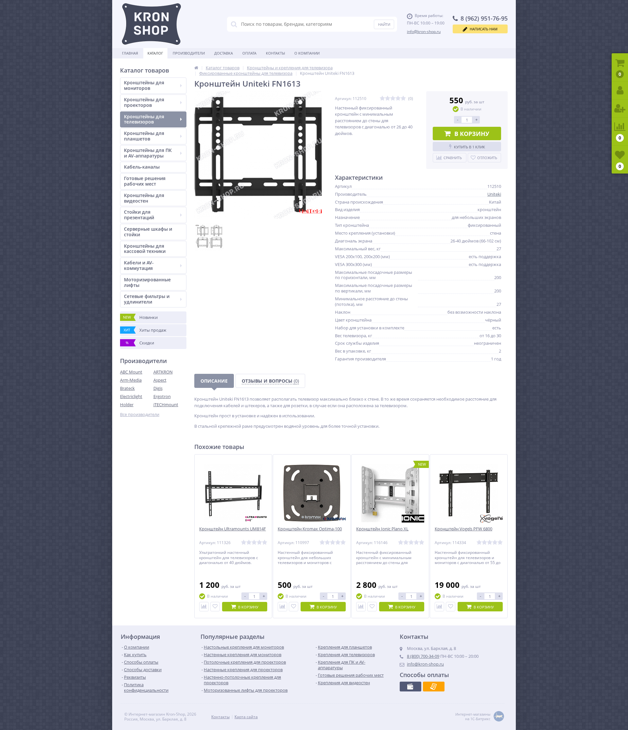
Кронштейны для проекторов (144, 102)
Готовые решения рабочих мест (145, 181)
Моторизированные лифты (147, 282)
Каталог (155, 53)
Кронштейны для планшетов (144, 136)
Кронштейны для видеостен (144, 198)
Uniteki (494, 194)
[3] (392, 98)
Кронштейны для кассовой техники (145, 249)
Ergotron (162, 396)
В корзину (471, 134)
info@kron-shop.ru (424, 31)
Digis (158, 388)
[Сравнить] (204, 606)
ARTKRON (163, 372)
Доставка (223, 53)
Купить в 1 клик (469, 146)
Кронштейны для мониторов (144, 85)
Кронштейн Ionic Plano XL (382, 529)
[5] (403, 98)
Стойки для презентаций (139, 215)
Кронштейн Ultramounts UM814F (232, 529)
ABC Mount (131, 372)
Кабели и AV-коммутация (139, 265)
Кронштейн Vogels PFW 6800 (463, 529)
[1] (382, 98)
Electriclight (131, 396)
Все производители (139, 414)
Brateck (127, 388)
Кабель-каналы (142, 167)
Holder (126, 404)
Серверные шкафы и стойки (148, 232)
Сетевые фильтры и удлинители (146, 299)
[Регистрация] (620, 109)
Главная (130, 53)
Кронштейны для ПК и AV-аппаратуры (148, 153)
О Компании (307, 53)
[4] (398, 98)
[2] (387, 98)
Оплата (249, 53)
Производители (189, 53)
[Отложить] (215, 606)
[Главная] (196, 68)
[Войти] (620, 91)
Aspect (159, 380)
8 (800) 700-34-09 (423, 656)
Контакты (275, 53)
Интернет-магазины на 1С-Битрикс (472, 716)
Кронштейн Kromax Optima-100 (310, 529)
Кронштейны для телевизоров (144, 119)
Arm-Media (131, 380)
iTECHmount (165, 404)
